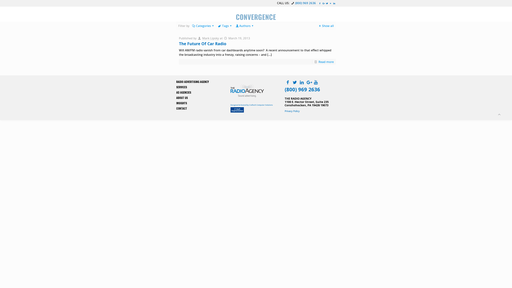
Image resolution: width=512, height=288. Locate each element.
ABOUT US (182, 98)
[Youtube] (316, 82)
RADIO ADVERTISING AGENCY (192, 82)
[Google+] (323, 3)
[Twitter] (327, 3)
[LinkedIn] (334, 3)
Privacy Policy (292, 111)
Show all (328, 26)
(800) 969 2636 (305, 3)
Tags (225, 26)
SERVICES (181, 87)
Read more (326, 62)
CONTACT (181, 108)
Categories (203, 26)
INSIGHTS (181, 103)
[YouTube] (330, 3)
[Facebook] (320, 3)
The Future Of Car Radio (202, 43)
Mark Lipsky (210, 38)
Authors (245, 26)
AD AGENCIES (183, 92)
